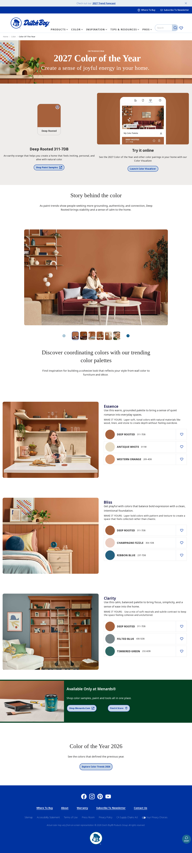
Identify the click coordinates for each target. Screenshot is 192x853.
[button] (128, 335)
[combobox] (167, 28)
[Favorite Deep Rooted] (57, 107)
